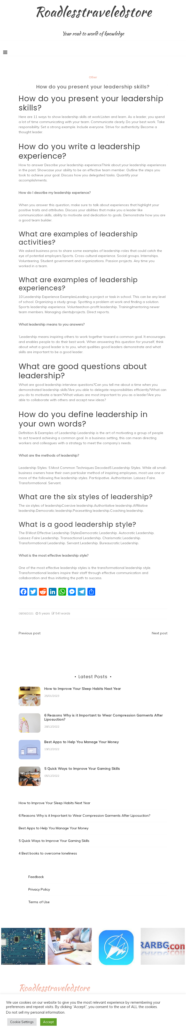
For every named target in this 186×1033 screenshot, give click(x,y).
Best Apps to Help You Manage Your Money (81, 742)
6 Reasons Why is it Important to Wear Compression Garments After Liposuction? (103, 717)
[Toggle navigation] (5, 52)
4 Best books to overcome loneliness (48, 853)
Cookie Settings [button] (22, 1022)
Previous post (29, 633)
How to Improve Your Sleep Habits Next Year (82, 688)
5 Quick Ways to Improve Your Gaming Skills (82, 768)
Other (93, 77)
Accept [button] (48, 1022)
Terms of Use (39, 902)
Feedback (36, 877)
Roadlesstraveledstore (93, 12)
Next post (159, 633)
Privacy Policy (39, 889)
